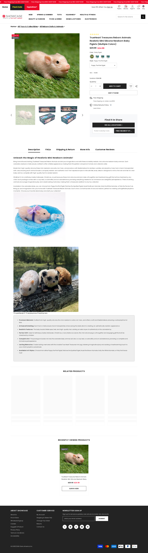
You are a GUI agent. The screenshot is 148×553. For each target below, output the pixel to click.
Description (34, 149)
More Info (85, 149)
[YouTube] (88, 527)
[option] (47, 65)
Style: (98, 61)
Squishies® (32, 7)
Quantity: (93, 82)
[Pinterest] (76, 527)
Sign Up (110, 7)
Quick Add (74, 488)
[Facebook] (65, 527)
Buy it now (113, 93)
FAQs (48, 149)
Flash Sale (17, 7)
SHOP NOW (25, 2)
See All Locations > (113, 125)
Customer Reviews (105, 149)
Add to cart (115, 86)
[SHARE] (135, 86)
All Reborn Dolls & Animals (51, 26)
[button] (11, 115)
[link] (25, 417)
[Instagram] (70, 527)
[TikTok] (82, 527)
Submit (102, 519)
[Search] (130, 17)
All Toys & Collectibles (28, 26)
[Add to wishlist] (131, 86)
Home (5, 7)
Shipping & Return (65, 149)
